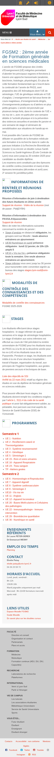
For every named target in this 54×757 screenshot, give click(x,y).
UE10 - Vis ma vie (14, 492)
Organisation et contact (22, 638)
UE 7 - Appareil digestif (17, 482)
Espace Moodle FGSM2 (18, 611)
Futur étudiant (18, 722)
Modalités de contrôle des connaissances (23, 303)
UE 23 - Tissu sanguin (16, 466)
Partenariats (17, 642)
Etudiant (15, 725)
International (15, 683)
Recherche (13, 670)
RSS (34, 755)
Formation (13, 651)
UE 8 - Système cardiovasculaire (22, 485)
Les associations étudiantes (24, 702)
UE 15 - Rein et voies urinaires (21, 459)
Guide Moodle (13, 615)
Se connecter (36, 3)
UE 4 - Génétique (14, 452)
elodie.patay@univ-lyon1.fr (19, 563)
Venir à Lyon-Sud (19, 686)
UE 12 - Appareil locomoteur (19, 499)
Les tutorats (17, 699)
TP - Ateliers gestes (15, 469)
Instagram (21, 755)
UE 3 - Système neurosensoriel (21, 449)
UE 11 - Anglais (13, 496)
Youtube (40, 750)
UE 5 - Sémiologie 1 (15, 455)
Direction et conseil (20, 635)
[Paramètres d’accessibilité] (49, 3)
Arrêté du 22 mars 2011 (14, 379)
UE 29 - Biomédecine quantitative (22, 516)
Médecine (16, 654)
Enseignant (17, 729)
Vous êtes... (13, 718)
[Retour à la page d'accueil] (21, 17)
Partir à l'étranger (19, 690)
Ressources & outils (27, 3)
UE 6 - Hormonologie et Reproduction (24, 479)
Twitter (27, 750)
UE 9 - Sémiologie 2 (15, 489)
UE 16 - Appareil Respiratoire (20, 462)
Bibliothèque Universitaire (23, 706)
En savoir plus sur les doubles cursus (24, 618)
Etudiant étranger (19, 732)
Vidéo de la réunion (34, 205)
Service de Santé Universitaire (25, 709)
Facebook (13, 750)
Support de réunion (12, 205)
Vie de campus (15, 695)
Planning (11, 550)
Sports (14, 713)
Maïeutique (17, 658)
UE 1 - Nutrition (13, 438)
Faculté (11, 632)
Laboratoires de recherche (24, 674)
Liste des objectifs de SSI (15, 376)
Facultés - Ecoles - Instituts (20, 3)
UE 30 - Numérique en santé (19, 520)
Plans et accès (18, 645)
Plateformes (17, 677)
